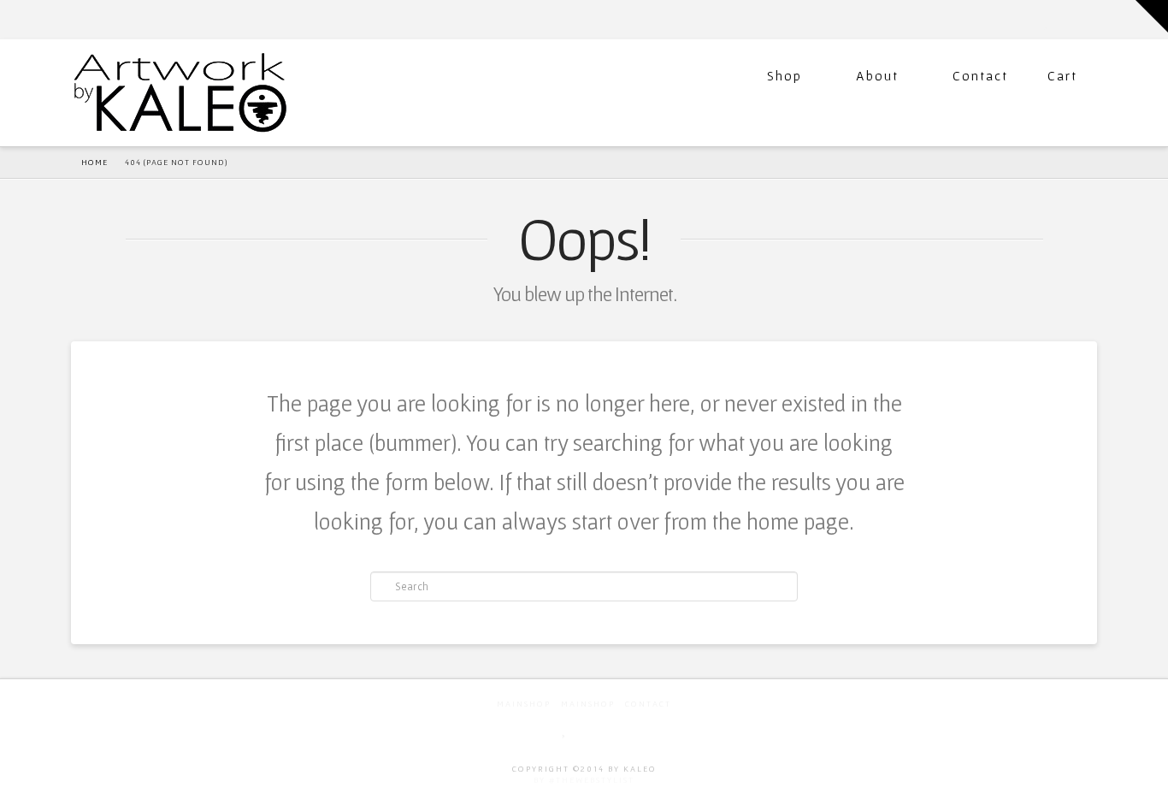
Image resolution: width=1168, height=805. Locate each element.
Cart (1062, 75)
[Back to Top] (1144, 781)
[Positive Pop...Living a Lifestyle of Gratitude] (181, 90)
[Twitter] (1047, 19)
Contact (980, 75)
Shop (784, 75)
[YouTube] (1066, 19)
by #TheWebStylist (584, 779)
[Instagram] (1089, 19)
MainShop (524, 703)
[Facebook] (1029, 19)
